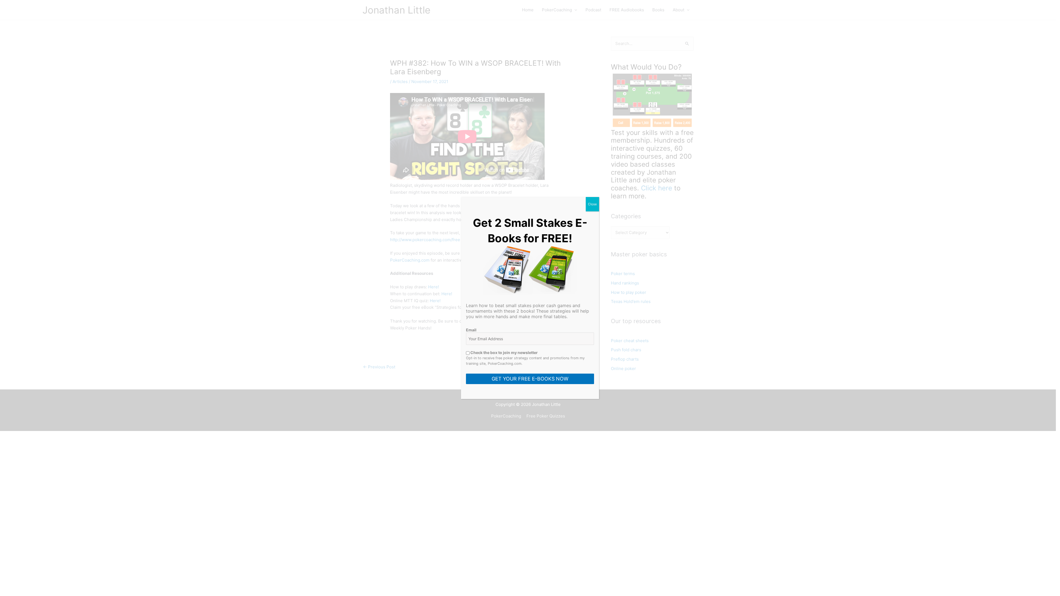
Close (592, 204)
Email (471, 330)
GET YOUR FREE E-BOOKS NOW (530, 379)
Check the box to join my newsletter (504, 352)
